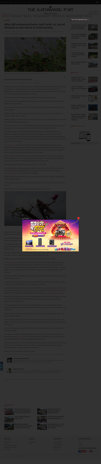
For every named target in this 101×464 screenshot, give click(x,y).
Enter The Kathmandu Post (79, 19)
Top (98, 452)
